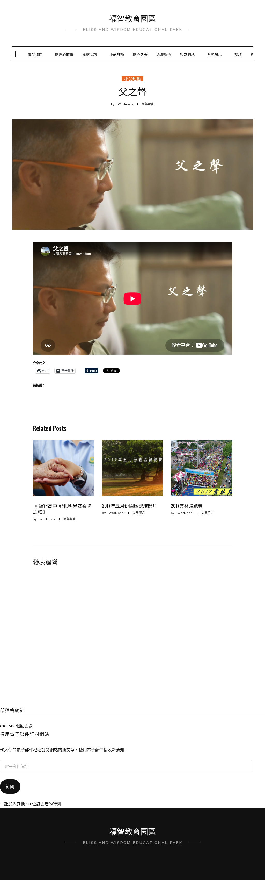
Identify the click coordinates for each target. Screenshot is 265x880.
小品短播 (116, 54)
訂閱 (10, 786)
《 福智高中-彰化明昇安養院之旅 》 (62, 508)
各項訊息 (214, 54)
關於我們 (35, 54)
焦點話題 (89, 54)
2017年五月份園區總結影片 (129, 505)
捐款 (238, 54)
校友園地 (187, 54)
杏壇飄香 (164, 54)
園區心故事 (64, 54)
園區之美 (140, 54)
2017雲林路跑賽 (187, 505)
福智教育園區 (132, 18)
